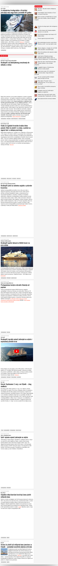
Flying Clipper (13, 377)
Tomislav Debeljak (22, 118)
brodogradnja (3, 50)
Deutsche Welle (22, 205)
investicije (14, 178)
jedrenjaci (19, 377)
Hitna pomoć (9, 178)
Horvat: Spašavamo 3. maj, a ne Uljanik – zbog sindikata (16, 385)
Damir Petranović (16, 116)
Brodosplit (8, 118)
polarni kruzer (9, 235)
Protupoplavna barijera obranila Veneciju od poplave (15, 285)
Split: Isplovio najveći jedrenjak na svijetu (14, 437)
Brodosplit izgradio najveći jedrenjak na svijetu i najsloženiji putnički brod (16, 340)
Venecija (8, 332)
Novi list (12, 144)
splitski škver (15, 235)
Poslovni (17, 375)
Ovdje (19, 506)
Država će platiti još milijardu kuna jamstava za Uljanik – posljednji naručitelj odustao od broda (16, 545)
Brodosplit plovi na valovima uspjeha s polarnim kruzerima (16, 186)
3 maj (2, 430)
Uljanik (8, 537)
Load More (46, 104)
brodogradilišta (6, 430)
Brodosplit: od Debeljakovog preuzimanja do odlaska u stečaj (15, 63)
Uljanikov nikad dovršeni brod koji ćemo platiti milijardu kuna (16, 495)
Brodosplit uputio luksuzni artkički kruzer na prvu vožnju (15, 243)
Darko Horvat (18, 430)
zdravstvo (18, 178)
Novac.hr (22, 42)
